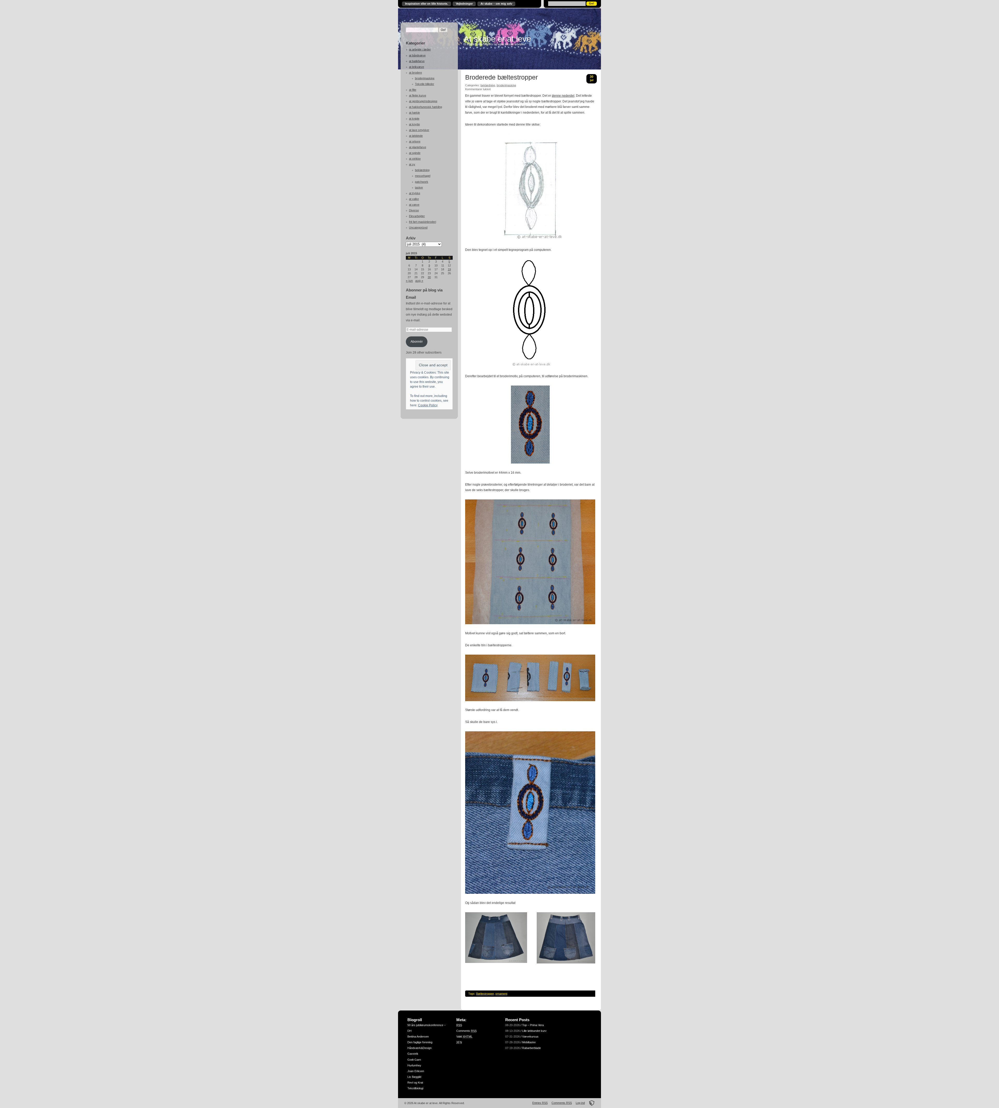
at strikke (415, 158)
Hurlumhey (414, 1065)
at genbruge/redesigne (423, 101)
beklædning (422, 170)
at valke (414, 198)
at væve (414, 204)
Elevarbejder (417, 216)
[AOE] (590, 1102)
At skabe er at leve (497, 38)
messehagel (422, 175)
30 (429, 277)
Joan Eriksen (415, 1071)
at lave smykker (419, 130)
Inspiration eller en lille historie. (426, 3)
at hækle (414, 112)
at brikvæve (416, 66)
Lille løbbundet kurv (534, 1030)
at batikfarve (417, 61)
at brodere (415, 72)
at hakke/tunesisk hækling (425, 106)
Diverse (414, 210)
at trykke (414, 193)
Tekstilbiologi (415, 1088)
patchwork (421, 181)
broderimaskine (424, 78)
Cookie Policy (428, 405)
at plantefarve (417, 147)
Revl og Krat (415, 1082)
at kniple (414, 118)
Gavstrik (412, 1053)
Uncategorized (418, 227)
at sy (412, 164)
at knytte (414, 124)
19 (449, 269)
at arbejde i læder (420, 49)
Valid (464, 1036)
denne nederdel (563, 95)
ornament (501, 993)
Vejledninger (464, 3)
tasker (419, 187)
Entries (540, 1102)
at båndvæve (417, 55)
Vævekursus (530, 1036)
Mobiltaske (529, 1042)
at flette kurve (417, 95)
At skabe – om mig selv (496, 3)
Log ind (580, 1102)
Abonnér (417, 341)
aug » (419, 281)
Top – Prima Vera (533, 1025)
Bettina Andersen (418, 1036)
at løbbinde (416, 135)
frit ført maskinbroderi (422, 221)
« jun (409, 281)
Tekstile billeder (424, 84)
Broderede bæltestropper (501, 77)
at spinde (414, 152)
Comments (466, 1030)
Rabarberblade (531, 1048)
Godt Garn (414, 1059)
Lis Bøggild (414, 1076)
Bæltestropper (485, 993)
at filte (412, 89)
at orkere (414, 141)
